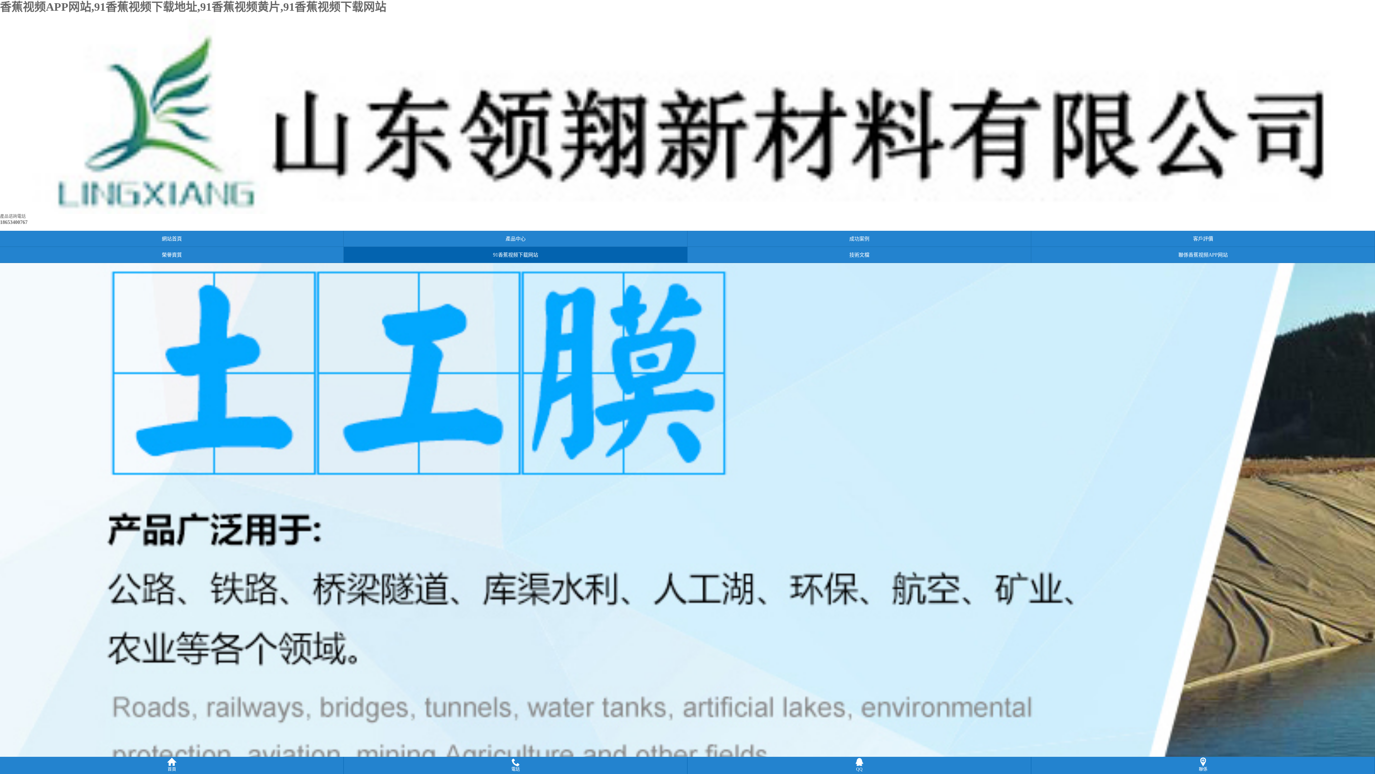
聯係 (1203, 769)
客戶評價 (1203, 239)
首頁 (172, 769)
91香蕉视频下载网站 (515, 255)
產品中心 (516, 239)
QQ (859, 769)
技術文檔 (859, 255)
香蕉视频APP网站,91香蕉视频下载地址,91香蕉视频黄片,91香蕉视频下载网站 (193, 6)
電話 (515, 769)
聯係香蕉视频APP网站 (1203, 255)
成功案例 (859, 239)
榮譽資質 (172, 255)
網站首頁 (172, 239)
